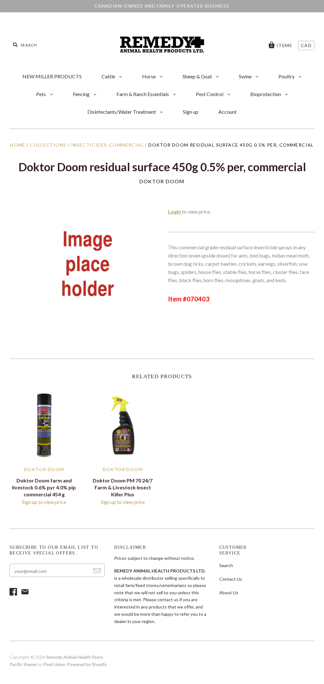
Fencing (81, 94)
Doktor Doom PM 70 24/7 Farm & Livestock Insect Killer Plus (123, 487)
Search (226, 565)
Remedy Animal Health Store (74, 657)
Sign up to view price (44, 502)
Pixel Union (54, 664)
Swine (245, 76)
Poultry (287, 76)
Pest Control (210, 94)
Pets (41, 94)
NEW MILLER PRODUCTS (52, 76)
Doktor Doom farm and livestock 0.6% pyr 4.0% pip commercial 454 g (44, 487)
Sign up (190, 112)
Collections (48, 145)
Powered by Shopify (86, 664)
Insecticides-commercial (107, 145)
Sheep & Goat (198, 76)
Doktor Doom (162, 181)
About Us (228, 592)
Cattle (109, 76)
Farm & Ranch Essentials (143, 94)
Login (174, 212)
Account (227, 112)
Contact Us (230, 579)
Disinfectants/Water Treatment (122, 112)
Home (17, 145)
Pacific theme (22, 664)
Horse (149, 76)
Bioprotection (266, 94)
